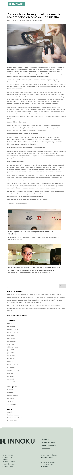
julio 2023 (10, 350)
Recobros (10, 398)
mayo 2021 (10, 379)
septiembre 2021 (13, 370)
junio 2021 (10, 376)
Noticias (28, 20)
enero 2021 (11, 382)
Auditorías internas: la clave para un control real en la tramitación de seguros (33, 305)
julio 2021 (10, 373)
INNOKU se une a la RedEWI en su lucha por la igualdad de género (34, 267)
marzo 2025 (11, 338)
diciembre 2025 (12, 329)
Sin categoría (11, 404)
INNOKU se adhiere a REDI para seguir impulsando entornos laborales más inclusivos (36, 297)
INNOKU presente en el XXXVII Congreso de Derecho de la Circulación (30, 233)
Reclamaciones (37, 20)
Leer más (19, 239)
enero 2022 (11, 361)
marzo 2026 (11, 326)
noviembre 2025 (12, 332)
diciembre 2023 (12, 347)
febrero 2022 (11, 359)
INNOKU (13, 20)
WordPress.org (12, 421)
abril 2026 (10, 323)
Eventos (10, 390)
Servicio (10, 401)
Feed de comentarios (14, 418)
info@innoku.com (51, 455)
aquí (46, 199)
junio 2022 (10, 353)
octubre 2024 (11, 341)
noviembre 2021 (12, 364)
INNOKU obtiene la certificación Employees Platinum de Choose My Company (34, 294)
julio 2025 (10, 335)
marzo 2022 (11, 356)
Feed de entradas (13, 415)
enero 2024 (11, 344)
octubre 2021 (11, 367)
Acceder (10, 412)
